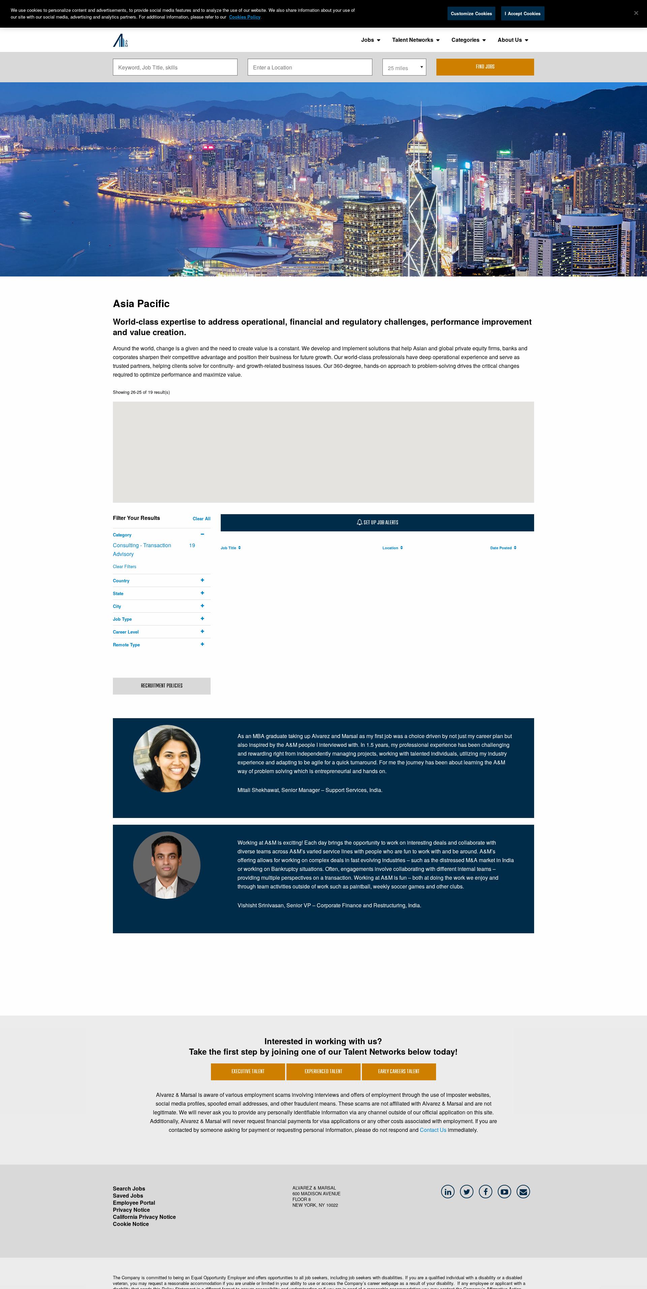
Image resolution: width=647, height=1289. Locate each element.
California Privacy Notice (144, 1217)
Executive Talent (248, 1071)
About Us (510, 39)
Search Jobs (129, 1188)
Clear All (202, 518)
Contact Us (433, 1130)
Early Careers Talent (399, 1071)
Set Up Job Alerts (380, 523)
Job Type (122, 619)
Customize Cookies (471, 13)
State (118, 593)
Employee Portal (134, 1202)
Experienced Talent (323, 1071)
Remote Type (126, 644)
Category (122, 534)
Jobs (367, 39)
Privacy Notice (131, 1209)
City (117, 606)
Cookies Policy (244, 16)
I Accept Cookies (523, 13)
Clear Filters (124, 566)
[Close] (636, 13)
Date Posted (502, 547)
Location (391, 547)
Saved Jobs (128, 1195)
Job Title (229, 547)
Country (121, 580)
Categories (466, 39)
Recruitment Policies (162, 686)
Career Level (126, 632)
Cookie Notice (131, 1224)
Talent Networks (412, 39)
